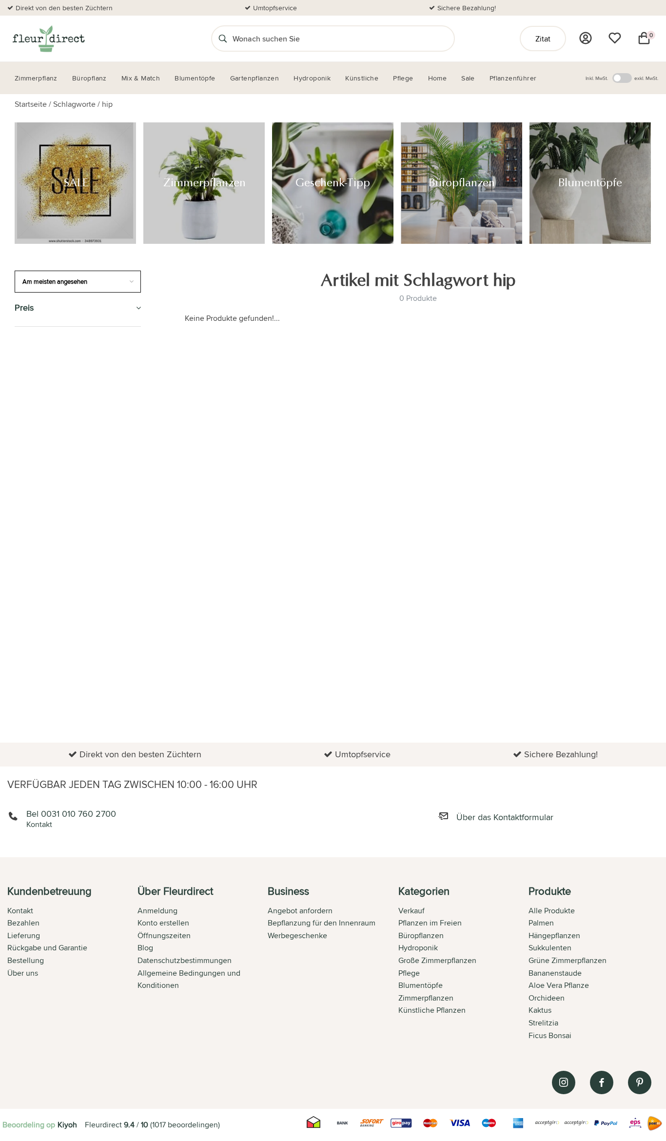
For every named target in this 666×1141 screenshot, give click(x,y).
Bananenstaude (555, 973)
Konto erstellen (163, 922)
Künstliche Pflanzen (57, 456)
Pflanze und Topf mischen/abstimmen (54, 574)
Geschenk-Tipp (43, 389)
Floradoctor (42, 668)
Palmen (541, 922)
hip (107, 104)
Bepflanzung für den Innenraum (321, 922)
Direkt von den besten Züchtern (64, 8)
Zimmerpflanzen (47, 367)
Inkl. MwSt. (597, 78)
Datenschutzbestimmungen (184, 960)
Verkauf (411, 910)
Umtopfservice (275, 8)
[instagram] (563, 1082)
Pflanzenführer (48, 545)
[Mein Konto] (585, 38)
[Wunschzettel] (614, 38)
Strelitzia (543, 1022)
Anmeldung (157, 910)
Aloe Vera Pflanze (559, 985)
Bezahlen (23, 922)
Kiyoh (67, 1124)
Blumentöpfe (41, 433)
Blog (145, 947)
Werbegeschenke (297, 935)
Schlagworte (74, 104)
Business (32, 690)
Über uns (22, 973)
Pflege (28, 523)
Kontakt (20, 910)
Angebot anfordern (300, 910)
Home (26, 646)
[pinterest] (639, 1082)
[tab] (72, 964)
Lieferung (23, 935)
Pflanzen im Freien (52, 500)
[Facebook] (601, 1082)
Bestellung (25, 960)
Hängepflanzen (554, 935)
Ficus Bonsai (550, 1035)
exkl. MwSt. (646, 78)
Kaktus (540, 1010)
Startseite (31, 104)
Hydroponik (39, 478)
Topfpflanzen (43, 713)
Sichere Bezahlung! (466, 8)
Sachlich (33, 602)
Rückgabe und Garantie (47, 947)
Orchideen (547, 997)
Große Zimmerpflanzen (437, 960)
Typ (21, 624)
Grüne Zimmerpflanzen (568, 960)
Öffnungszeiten (164, 935)
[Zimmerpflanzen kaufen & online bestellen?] (48, 38)
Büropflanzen (44, 411)
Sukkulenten (550, 947)
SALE (24, 345)
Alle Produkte (552, 910)
